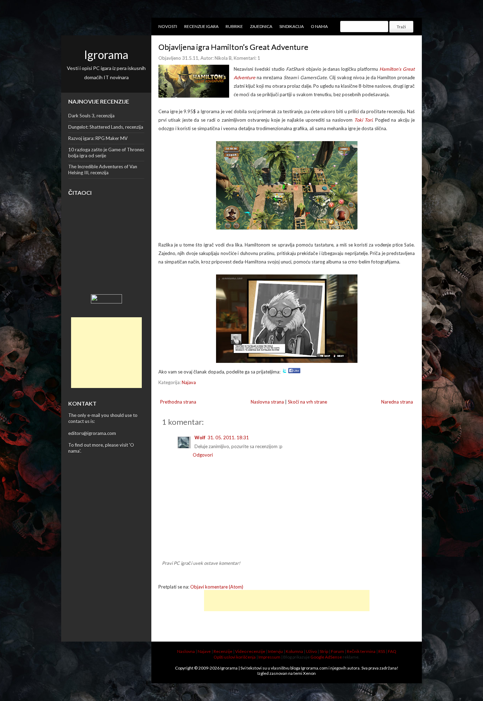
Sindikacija (291, 26)
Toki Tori (363, 120)
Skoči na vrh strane (307, 402)
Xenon (309, 673)
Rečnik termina (361, 651)
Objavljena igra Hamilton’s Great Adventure (233, 47)
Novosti (167, 26)
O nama (319, 26)
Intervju (275, 651)
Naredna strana (397, 402)
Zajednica (261, 26)
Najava (189, 382)
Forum (337, 651)
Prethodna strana (178, 402)
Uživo (311, 651)
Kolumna (294, 651)
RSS (381, 651)
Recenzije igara (201, 26)
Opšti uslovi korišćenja (235, 657)
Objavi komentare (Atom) (216, 587)
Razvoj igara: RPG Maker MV (98, 138)
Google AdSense (326, 657)
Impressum (269, 657)
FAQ (392, 651)
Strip (324, 651)
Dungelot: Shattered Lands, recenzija (105, 127)
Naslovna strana (267, 402)
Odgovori (203, 455)
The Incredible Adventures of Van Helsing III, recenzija (102, 169)
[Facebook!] (294, 372)
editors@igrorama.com (92, 433)
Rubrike (234, 26)
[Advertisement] (106, 352)
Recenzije (223, 651)
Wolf (199, 437)
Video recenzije (250, 651)
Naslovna (186, 651)
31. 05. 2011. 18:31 (228, 437)
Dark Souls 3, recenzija (91, 115)
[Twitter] (284, 372)
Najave (204, 651)
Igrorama (106, 55)
